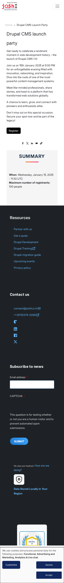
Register (14, 130)
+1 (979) (25, 315)
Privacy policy (22, 267)
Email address (17, 377)
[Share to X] (27, 143)
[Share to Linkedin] (32, 143)
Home (8, 25)
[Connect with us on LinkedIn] (16, 329)
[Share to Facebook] (22, 143)
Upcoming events (24, 261)
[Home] (11, 6)
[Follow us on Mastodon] (16, 322)
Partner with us (23, 229)
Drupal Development (26, 242)
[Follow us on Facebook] (16, 335)
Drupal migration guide (27, 254)
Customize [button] (11, 564)
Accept (49, 575)
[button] (41, 143)
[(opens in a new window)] (32, 541)
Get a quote (21, 235)
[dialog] (32, 565)
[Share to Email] (36, 143)
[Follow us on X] (16, 341)
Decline (49, 565)
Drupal (23, 248)
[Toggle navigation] (57, 6)
